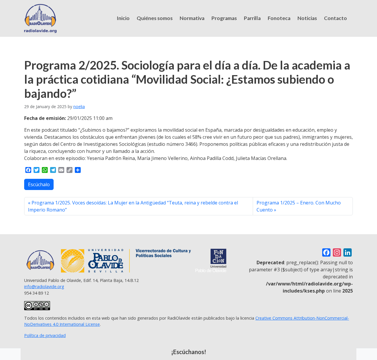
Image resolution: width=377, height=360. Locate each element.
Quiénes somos (155, 18)
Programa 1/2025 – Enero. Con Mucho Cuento (299, 206)
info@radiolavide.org (44, 286)
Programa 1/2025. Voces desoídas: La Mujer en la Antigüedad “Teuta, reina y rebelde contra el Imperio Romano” (133, 206)
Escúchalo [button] (39, 184)
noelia (79, 106)
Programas (224, 18)
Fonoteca (279, 18)
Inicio (123, 18)
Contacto (335, 18)
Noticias (307, 18)
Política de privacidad (45, 335)
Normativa (192, 18)
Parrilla (252, 18)
